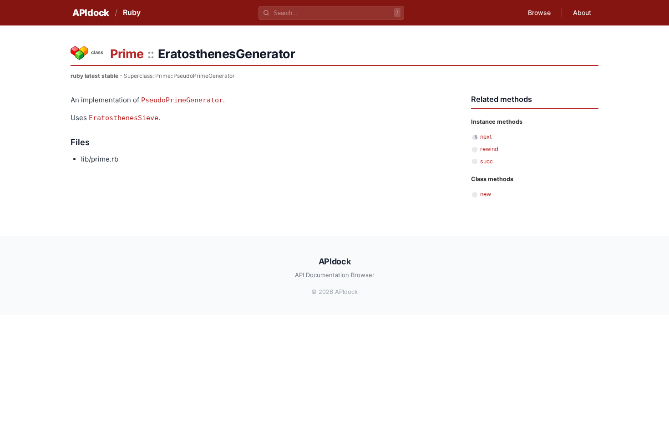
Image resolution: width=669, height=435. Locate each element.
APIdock (90, 12)
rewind (489, 149)
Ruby (132, 12)
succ (486, 161)
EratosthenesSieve (123, 118)
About (582, 12)
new (485, 194)
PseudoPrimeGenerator (182, 100)
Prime (127, 53)
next (486, 136)
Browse (539, 12)
